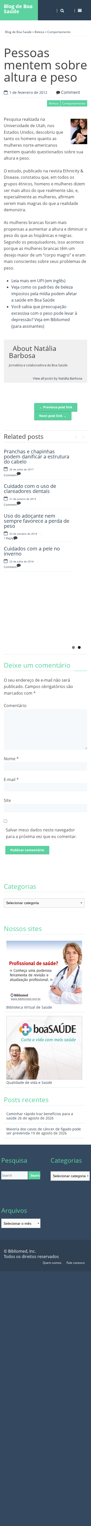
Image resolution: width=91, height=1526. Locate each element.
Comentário (15, 705)
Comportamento (59, 32)
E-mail (11, 779)
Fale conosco (75, 1263)
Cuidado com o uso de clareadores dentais (30, 489)
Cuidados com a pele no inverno (32, 551)
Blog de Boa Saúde (18, 9)
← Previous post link (55, 407)
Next (83, 435)
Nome (11, 758)
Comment (70, 92)
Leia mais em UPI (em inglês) (38, 280)
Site (7, 800)
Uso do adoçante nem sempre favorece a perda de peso (36, 520)
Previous (76, 435)
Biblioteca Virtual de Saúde (29, 1007)
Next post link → (52, 415)
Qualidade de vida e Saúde (29, 1082)
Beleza (39, 32)
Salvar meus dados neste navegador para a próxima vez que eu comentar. (41, 833)
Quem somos (52, 1263)
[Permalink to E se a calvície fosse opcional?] (29, 618)
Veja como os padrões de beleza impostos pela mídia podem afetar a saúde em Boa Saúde (44, 293)
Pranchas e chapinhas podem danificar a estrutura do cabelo (36, 456)
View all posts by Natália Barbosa (57, 378)
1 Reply (8, 538)
